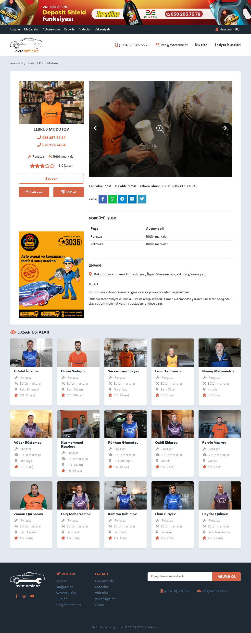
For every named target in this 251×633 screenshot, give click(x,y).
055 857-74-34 (53, 138)
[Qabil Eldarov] (172, 423)
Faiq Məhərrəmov (76, 514)
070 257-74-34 (53, 145)
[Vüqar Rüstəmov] (31, 423)
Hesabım (226, 29)
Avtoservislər (51, 29)
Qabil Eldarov (166, 443)
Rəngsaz (26, 378)
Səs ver (51, 179)
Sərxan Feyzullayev (123, 371)
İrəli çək (36, 192)
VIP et (70, 192)
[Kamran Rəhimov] (125, 495)
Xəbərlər (70, 29)
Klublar (201, 45)
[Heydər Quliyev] (220, 495)
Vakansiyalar (103, 29)
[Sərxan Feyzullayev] (125, 352)
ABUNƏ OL (227, 577)
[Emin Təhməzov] (172, 352)
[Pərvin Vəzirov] (220, 423)
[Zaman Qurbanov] (31, 495)
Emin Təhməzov (168, 371)
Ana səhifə (16, 63)
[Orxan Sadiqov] (78, 352)
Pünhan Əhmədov (123, 443)
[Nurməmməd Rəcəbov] (78, 423)
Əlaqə (99, 605)
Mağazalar (31, 29)
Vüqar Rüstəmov (28, 443)
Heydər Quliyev (215, 514)
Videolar (85, 29)
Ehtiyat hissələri (227, 45)
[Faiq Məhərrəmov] (78, 495)
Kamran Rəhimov (122, 514)
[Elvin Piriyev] (172, 495)
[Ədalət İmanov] (31, 352)
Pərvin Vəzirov (214, 443)
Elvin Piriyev (165, 514)
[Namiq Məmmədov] (220, 352)
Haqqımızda (104, 581)
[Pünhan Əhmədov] (125, 423)
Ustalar (15, 29)
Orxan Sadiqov (73, 371)
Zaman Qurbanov (28, 514)
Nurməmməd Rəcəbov (72, 445)
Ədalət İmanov (26, 371)
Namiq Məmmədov (218, 371)
